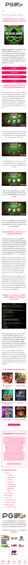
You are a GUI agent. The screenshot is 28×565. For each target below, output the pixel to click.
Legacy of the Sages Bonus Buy (7, 403)
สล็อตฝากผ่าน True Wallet (13, 272)
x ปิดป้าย (4, 535)
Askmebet (10, 477)
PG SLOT (23, 105)
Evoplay (4, 53)
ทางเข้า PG (8, 498)
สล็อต (12, 131)
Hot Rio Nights (7, 419)
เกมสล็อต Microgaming (13, 369)
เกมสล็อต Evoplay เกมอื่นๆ (14, 424)
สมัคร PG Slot (5, 289)
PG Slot (7, 473)
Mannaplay (11, 488)
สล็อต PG (23, 526)
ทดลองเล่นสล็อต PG (10, 500)
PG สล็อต (18, 521)
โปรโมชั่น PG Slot (10, 502)
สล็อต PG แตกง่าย (18, 347)
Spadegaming (12, 486)
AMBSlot (10, 475)
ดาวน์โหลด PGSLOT (11, 507)
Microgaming (11, 484)
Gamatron (10, 482)
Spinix (9, 491)
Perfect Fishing (21, 385)
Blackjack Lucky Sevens (15, 92)
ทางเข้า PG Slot (16, 254)
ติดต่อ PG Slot (9, 504)
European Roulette (21, 419)
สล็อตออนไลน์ (20, 161)
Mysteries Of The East (7, 386)
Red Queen (21, 402)
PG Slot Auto (8, 495)
